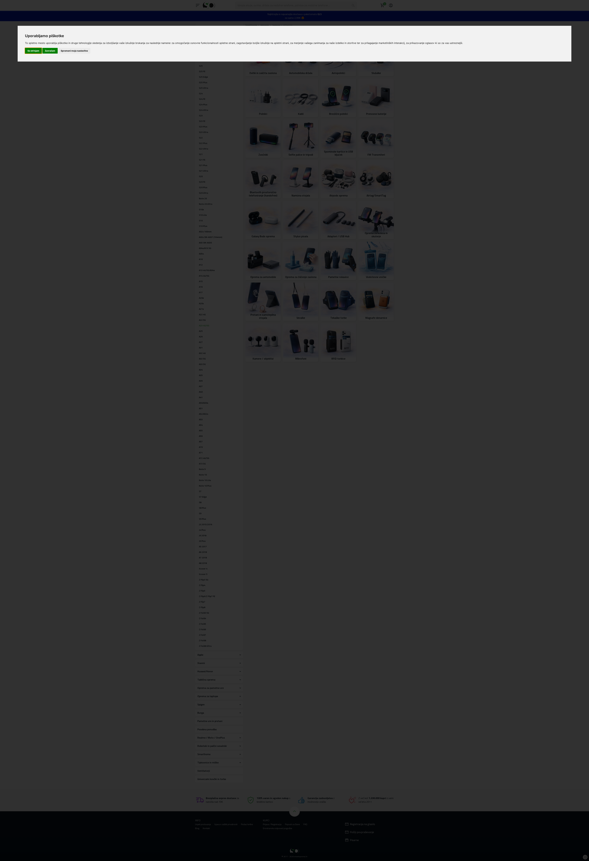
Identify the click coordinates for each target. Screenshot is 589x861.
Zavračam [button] (50, 50)
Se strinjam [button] (33, 50)
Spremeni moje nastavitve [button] (74, 50)
